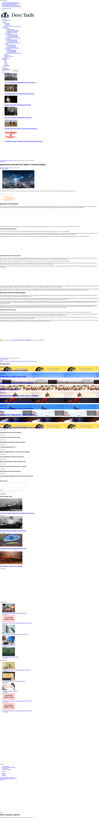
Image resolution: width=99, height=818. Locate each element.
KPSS (6, 62)
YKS (5, 61)
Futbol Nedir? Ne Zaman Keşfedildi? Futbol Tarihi (13, 548)
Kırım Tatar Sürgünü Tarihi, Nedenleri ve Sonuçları (11, 6)
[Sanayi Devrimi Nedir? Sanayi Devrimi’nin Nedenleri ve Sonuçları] (11, 510)
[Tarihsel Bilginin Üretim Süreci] (8, 644)
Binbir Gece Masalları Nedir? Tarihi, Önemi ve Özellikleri (19, 396)
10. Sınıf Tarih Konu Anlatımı (12, 35)
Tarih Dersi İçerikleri (4, 404)
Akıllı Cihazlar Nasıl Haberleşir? (10, 197)
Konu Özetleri (7, 38)
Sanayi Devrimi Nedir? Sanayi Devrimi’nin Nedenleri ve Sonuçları (17, 513)
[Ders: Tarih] (17, 17)
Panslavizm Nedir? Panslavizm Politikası (9, 4)
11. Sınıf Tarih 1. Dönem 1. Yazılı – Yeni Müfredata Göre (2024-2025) (16, 701)
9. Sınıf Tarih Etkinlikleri (11, 50)
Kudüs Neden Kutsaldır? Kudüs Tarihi (13, 377)
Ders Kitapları (7, 28)
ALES (6, 63)
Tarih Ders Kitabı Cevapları (12, 32)
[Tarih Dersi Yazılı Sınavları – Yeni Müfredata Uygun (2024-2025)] (8, 668)
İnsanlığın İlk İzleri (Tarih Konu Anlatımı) (14, 370)
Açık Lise (6, 64)
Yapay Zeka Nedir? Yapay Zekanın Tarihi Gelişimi (20, 340)
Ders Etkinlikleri (8, 49)
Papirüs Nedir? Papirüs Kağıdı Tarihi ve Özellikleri (11, 3)
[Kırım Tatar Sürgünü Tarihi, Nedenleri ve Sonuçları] (11, 115)
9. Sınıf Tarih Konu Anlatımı (12, 34)
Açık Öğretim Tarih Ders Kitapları (13, 30)
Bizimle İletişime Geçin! (6, 8)
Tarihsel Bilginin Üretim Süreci (8, 645)
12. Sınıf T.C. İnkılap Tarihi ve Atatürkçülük (13, 26)
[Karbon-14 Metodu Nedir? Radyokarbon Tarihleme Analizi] (8, 633)
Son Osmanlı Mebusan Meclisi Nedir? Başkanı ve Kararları (20, 82)
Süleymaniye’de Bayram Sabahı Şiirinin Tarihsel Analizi (14, 613)
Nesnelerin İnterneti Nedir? (6, 196)
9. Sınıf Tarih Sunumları (11, 44)
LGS (5, 60)
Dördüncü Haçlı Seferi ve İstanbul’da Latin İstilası (18, 105)
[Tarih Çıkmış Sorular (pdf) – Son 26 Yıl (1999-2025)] (8, 680)
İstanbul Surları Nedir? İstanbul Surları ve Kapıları (17, 415)
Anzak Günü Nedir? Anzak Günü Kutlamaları (15, 402)
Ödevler (6, 54)
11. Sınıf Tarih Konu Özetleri (12, 41)
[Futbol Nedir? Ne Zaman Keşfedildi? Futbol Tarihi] (11, 546)
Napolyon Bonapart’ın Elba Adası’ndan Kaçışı (10, 5)
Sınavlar (4, 59)
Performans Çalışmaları (9, 56)
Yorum (1, 489)
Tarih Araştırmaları (7, 160)
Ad (0, 491)
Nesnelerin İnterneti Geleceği (9, 200)
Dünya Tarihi (13, 160)
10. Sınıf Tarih (7, 24)
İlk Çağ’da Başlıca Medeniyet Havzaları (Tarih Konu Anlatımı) (21, 427)
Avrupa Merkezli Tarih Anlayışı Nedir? (10, 657)
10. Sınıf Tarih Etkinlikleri (11, 51)
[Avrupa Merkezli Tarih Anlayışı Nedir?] (8, 655)
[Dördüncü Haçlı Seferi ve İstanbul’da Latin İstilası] (11, 102)
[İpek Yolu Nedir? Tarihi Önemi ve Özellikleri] (11, 563)
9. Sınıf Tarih (7, 23)
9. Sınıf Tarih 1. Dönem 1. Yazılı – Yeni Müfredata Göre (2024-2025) (16, 623)
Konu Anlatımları (8, 33)
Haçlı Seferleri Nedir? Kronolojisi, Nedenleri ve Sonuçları (19, 94)
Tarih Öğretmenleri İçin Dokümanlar (9, 767)
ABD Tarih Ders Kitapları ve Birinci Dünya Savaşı (16, 408)
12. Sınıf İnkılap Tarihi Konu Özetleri (13, 42)
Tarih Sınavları (5, 768)
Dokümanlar (5, 58)
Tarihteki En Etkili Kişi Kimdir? (10, 389)
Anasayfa (1, 160)
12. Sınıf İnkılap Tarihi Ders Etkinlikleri (14, 53)
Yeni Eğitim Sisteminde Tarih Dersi (9, 691)
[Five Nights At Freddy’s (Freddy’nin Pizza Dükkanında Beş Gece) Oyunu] (11, 138)
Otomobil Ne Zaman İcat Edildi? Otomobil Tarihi (13, 531)
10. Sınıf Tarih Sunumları (11, 45)
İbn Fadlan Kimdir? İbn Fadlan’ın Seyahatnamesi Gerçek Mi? (21, 128)
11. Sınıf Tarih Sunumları (11, 46)
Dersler (4, 22)
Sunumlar (6, 43)
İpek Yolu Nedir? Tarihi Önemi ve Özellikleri (11, 566)
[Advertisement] (49, 151)
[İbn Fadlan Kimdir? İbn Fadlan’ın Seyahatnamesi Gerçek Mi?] (11, 126)
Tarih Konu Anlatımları (4, 366)
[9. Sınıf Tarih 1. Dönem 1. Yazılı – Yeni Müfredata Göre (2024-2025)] (8, 621)
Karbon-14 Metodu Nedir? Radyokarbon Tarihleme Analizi (15, 634)
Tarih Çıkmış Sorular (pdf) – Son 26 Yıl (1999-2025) (13, 681)
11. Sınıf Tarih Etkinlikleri (11, 52)
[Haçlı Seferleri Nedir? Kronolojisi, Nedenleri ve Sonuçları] (11, 91)
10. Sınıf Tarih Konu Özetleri (12, 40)
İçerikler (4, 27)
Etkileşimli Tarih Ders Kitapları (12, 31)
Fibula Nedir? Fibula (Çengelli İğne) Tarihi (10, 2)
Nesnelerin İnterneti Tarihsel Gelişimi (8, 199)
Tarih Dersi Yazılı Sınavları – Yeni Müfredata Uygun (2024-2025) (16, 670)
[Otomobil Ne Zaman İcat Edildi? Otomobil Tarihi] (11, 528)
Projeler (6, 57)
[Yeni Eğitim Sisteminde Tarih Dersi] (8, 689)
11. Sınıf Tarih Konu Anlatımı (12, 36)
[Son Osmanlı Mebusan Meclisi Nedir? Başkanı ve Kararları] (11, 80)
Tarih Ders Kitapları (10, 29)
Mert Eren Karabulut (4, 167)
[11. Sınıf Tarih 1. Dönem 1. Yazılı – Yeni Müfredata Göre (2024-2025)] (8, 699)
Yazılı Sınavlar (7, 55)
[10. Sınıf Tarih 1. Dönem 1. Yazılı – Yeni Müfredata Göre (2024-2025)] (8, 709)
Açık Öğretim (7, 65)
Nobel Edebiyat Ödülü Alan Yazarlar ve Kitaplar (16, 383)
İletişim (4, 66)
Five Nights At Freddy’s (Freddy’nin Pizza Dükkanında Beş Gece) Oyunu (24, 141)
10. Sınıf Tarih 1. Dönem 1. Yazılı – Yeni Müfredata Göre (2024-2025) (17, 710)
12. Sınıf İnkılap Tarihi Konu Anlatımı (14, 37)
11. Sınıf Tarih (7, 25)
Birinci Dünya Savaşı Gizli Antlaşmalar (13, 421)
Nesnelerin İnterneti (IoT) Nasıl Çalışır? (11, 198)
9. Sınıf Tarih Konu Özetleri (12, 39)
